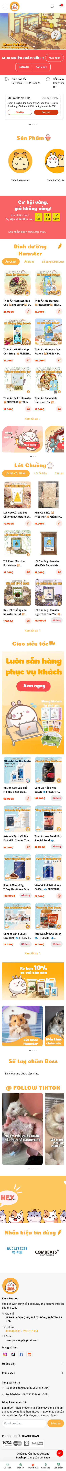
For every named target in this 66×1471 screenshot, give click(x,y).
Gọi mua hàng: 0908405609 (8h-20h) (27, 1387)
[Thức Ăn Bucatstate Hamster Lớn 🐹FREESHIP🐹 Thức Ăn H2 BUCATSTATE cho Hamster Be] (48, 380)
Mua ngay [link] (54, 57)
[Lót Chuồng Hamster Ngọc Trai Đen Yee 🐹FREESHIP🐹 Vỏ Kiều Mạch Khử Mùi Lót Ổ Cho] (48, 592)
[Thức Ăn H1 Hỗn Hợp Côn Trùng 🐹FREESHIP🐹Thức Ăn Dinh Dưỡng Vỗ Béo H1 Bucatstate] (17, 331)
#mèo (12, 1199)
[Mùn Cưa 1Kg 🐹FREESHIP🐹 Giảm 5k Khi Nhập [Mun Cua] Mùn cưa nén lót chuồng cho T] (48, 494)
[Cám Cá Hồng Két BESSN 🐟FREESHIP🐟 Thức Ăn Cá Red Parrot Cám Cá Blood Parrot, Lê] (48, 770)
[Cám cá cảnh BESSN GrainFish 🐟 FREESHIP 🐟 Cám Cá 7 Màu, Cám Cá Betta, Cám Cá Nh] (17, 916)
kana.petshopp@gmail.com (21, 1340)
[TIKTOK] (22, 1129)
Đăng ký (56, 1423)
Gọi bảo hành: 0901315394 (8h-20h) (26, 1394)
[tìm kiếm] (52, 6)
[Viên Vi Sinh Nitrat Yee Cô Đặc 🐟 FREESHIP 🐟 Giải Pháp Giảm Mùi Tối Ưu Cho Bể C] (48, 867)
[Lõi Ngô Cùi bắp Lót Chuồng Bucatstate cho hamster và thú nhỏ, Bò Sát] (17, 494)
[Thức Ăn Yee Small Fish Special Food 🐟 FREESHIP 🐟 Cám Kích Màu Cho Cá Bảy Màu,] (48, 818)
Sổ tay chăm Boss (33, 1060)
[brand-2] (47, 1253)
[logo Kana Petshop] (33, 1285)
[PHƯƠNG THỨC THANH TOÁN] (33, 1443)
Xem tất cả (31, 418)
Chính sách (8, 1373)
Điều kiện (20, 112)
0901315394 (30, 1330)
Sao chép (41, 66)
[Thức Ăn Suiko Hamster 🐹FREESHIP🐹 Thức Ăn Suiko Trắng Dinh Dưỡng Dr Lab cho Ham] (17, 380)
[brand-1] (17, 1250)
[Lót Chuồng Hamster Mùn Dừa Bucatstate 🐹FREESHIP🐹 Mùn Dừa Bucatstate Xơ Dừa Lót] (48, 543)
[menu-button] (5, 7)
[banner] (22, 439)
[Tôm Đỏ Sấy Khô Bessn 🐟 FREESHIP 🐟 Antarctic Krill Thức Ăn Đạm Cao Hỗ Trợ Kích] (48, 916)
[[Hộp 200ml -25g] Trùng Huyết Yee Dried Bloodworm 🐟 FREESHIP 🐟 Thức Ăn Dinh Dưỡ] (17, 867)
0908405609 (13, 1330)
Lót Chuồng (30, 464)
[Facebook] (21, 1354)
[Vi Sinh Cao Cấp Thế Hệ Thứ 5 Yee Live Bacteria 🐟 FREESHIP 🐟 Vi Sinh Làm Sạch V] (17, 770)
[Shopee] (29, 1354)
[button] (3, 31)
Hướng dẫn (8, 1363)
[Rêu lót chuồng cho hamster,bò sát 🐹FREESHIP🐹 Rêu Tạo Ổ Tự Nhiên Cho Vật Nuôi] (17, 592)
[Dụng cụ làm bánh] (33, 702)
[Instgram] (5, 1354)
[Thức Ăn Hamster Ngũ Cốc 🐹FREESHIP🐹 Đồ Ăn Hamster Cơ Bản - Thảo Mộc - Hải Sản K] (17, 283)
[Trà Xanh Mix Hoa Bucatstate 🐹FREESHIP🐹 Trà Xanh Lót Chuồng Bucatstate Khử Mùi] (17, 543)
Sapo (47, 1457)
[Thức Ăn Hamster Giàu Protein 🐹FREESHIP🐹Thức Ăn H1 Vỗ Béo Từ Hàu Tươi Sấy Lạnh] (48, 331)
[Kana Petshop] (14, 6)
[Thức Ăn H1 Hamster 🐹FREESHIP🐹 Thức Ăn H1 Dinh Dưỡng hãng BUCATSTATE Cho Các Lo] (48, 283)
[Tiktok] (13, 1354)
